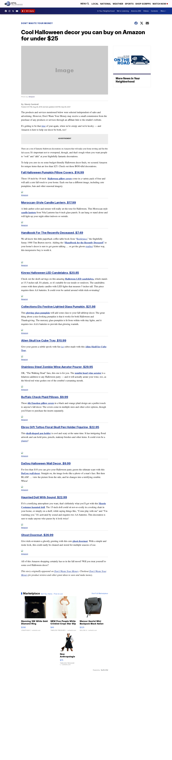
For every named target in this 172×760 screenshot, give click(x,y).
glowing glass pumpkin (38, 312)
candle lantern (28, 212)
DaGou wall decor (30, 473)
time (43, 125)
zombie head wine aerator (88, 373)
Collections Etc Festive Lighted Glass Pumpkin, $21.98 (58, 306)
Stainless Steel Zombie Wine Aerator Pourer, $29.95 (57, 366)
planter (24, 440)
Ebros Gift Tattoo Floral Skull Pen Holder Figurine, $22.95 (60, 427)
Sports (129, 4)
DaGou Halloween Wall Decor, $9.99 (46, 463)
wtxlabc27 (10, 11)
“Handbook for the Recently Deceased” (84, 242)
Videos (146, 11)
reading (89, 246)
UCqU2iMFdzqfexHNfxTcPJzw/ (17, 11)
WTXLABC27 (6, 11)
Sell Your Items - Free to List (52, 594)
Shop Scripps (143, 4)
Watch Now (159, 4)
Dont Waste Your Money (37, 23)
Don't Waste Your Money (66, 571)
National (105, 4)
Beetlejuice (82, 238)
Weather (118, 4)
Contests (154, 11)
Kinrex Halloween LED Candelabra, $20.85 (50, 272)
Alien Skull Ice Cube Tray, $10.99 (43, 340)
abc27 (13, 11)
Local (95, 4)
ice (62, 346)
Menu (83, 4)
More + (163, 11)
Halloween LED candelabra (79, 278)
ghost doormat (80, 541)
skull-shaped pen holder (38, 433)
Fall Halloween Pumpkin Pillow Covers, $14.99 (52, 172)
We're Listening (123, 11)
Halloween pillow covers (60, 178)
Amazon (32, 97)
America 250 (136, 11)
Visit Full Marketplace (100, 593)
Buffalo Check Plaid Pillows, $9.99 (44, 397)
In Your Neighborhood (106, 11)
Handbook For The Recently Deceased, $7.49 (52, 232)
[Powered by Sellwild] (104, 670)
